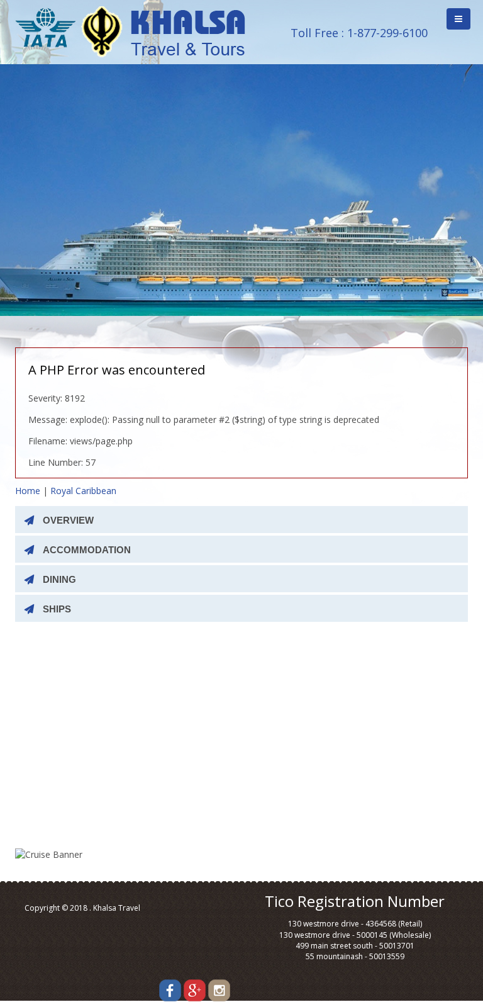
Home (27, 491)
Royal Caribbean (83, 491)
